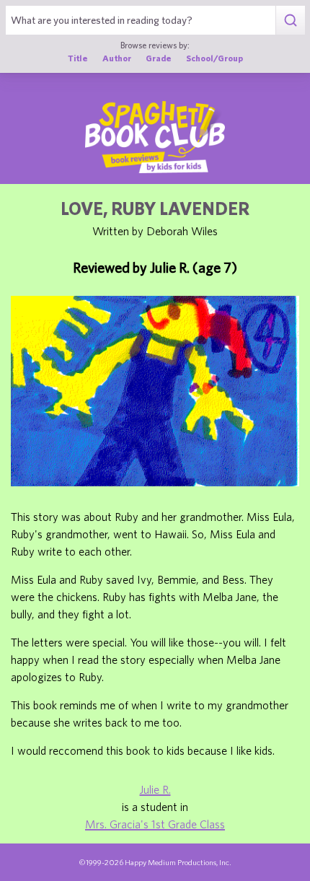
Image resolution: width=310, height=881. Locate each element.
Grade (159, 58)
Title (78, 58)
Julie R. (155, 789)
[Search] (290, 20)
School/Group (214, 58)
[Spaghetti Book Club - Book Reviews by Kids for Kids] (155, 137)
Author (116, 58)
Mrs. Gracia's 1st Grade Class (155, 824)
